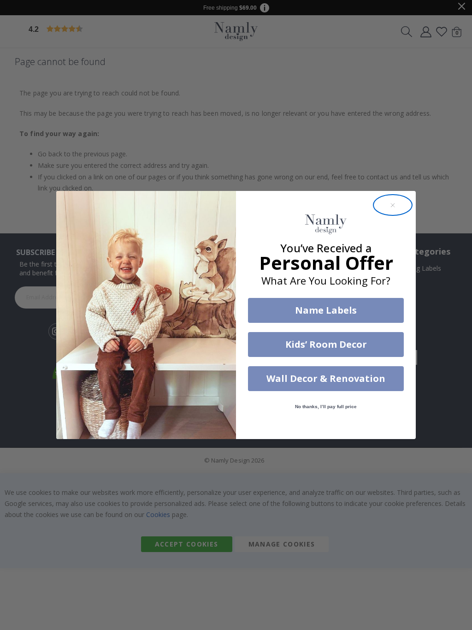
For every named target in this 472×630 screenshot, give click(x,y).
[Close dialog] (392, 205)
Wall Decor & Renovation (325, 378)
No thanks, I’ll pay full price (326, 406)
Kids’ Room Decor (326, 344)
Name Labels (326, 310)
